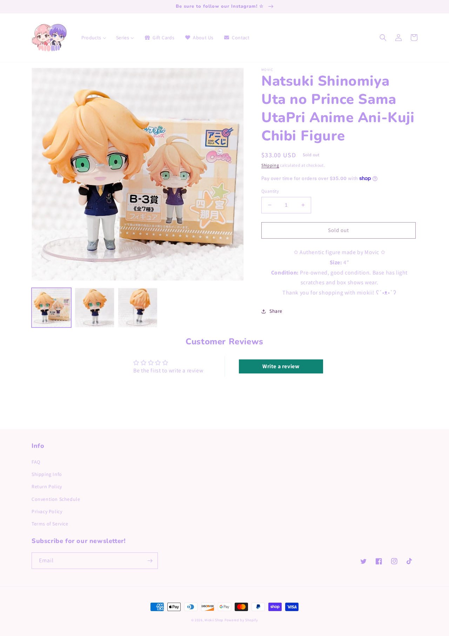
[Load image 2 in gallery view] (94, 307)
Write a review (280, 366)
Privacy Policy (47, 511)
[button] (383, 37)
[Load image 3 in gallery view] (138, 307)
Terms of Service (50, 524)
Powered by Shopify (241, 620)
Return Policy (47, 486)
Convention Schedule (56, 499)
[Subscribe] (150, 560)
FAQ (36, 462)
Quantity (270, 191)
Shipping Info (47, 474)
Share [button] (275, 311)
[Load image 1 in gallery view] (51, 307)
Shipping (270, 165)
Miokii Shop (214, 620)
